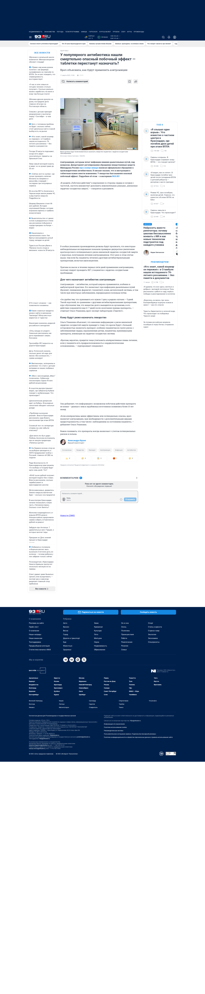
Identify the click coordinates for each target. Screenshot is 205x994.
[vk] (71, 659)
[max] (77, 659)
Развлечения (126, 642)
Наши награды (35, 634)
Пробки (116, 32)
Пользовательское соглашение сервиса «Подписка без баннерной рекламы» (130, 734)
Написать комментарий (77, 81)
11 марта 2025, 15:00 (67, 75)
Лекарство (80, 450)
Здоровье (67, 650)
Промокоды (139, 32)
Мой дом (98, 638)
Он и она (125, 623)
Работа (124, 638)
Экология (152, 634)
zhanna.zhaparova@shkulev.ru (39, 745)
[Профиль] (174, 37)
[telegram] (65, 659)
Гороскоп (93, 32)
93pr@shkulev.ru (135, 721)
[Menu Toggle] (30, 37)
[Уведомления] (169, 37)
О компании (34, 631)
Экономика (153, 638)
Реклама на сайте (36, 623)
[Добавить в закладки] (129, 81)
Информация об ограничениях (114, 724)
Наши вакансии (35, 638)
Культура (98, 631)
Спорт (150, 623)
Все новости (42, 52)
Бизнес (66, 627)
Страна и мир (153, 631)
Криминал (98, 627)
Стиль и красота (155, 627)
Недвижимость (35, 32)
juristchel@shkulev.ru (83, 737)
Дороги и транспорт (71, 638)
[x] (84, 659)
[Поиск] (163, 37)
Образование (99, 650)
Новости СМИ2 (67, 515)
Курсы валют (105, 32)
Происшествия (127, 634)
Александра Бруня (77, 440)
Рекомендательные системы (113, 730)
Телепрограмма (72, 32)
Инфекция (119, 450)
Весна (65, 631)
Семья (124, 650)
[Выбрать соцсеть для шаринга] (135, 81)
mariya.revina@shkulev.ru (37, 748)
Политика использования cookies (115, 727)
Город (65, 634)
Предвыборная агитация (39, 646)
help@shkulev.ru (44, 738)
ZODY (123, 32)
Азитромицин (105, 450)
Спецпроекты (154, 642)
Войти (69, 500)
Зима (96, 623)
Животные (67, 646)
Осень (123, 627)
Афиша (84, 32)
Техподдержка (35, 642)
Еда (64, 642)
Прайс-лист (34, 627)
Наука (96, 642)
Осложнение (67, 450)
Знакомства (49, 32)
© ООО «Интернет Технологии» (67, 754)
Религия (124, 646)
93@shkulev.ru (54, 735)
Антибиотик (131, 450)
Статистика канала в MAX (40, 650)
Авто (65, 623)
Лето (96, 634)
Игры (129, 32)
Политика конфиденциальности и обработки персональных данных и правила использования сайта (138, 737)
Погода (60, 32)
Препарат (92, 450)
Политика (125, 631)
